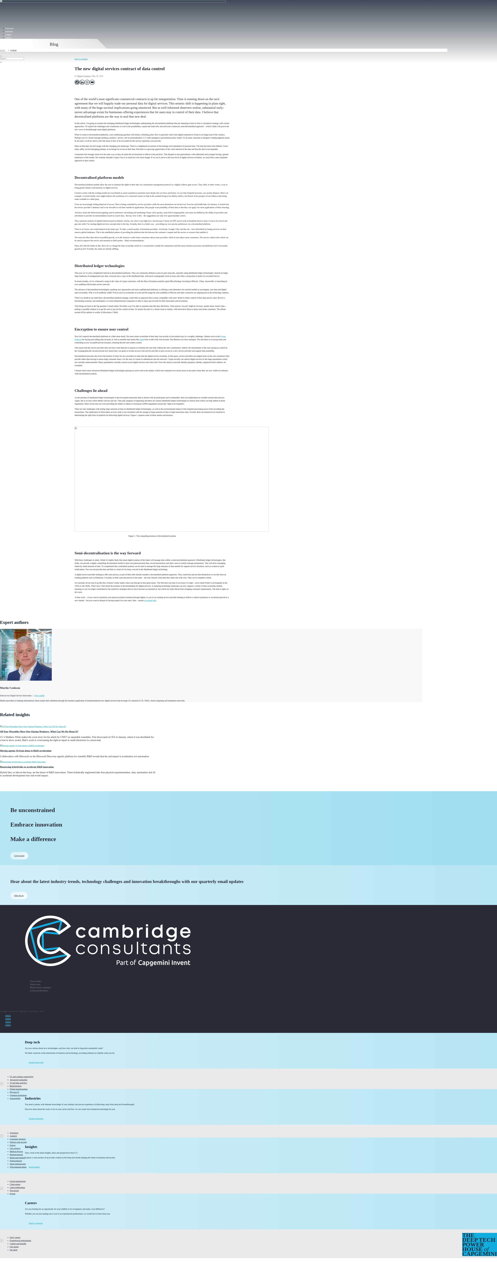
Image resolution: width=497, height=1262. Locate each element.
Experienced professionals (20, 1240)
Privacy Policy (36, 981)
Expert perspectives (18, 1181)
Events (12, 1194)
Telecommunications (18, 1167)
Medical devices (16, 1151)
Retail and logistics (17, 1158)
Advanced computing (18, 1080)
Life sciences (15, 1148)
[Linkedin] (82, 82)
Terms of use (35, 984)
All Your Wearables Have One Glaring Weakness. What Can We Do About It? (39, 731)
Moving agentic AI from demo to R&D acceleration (25, 750)
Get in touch (19, 856)
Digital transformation (19, 1089)
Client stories (15, 1184)
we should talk (150, 600)
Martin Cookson (83, 76)
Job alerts (13, 1250)
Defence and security (18, 1142)
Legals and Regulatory (39, 990)
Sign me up (19, 895)
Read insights (34, 1167)
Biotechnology (16, 1086)
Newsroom (14, 1191)
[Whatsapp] (87, 82)
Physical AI (14, 1092)
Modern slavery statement (40, 987)
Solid (142, 339)
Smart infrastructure (18, 1164)
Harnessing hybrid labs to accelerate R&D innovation (27, 767)
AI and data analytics (18, 1083)
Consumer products (18, 1139)
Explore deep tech (36, 1062)
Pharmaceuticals (16, 1155)
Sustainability (15, 1098)
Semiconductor (16, 1161)
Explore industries (36, 1119)
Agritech (13, 1136)
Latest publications (17, 1187)
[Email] (92, 82)
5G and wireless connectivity (21, 1077)
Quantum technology (18, 1095)
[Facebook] (77, 82)
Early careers (15, 1237)
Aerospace (14, 1133)
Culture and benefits (18, 1244)
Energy (13, 1145)
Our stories (14, 1247)
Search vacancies (36, 1223)
